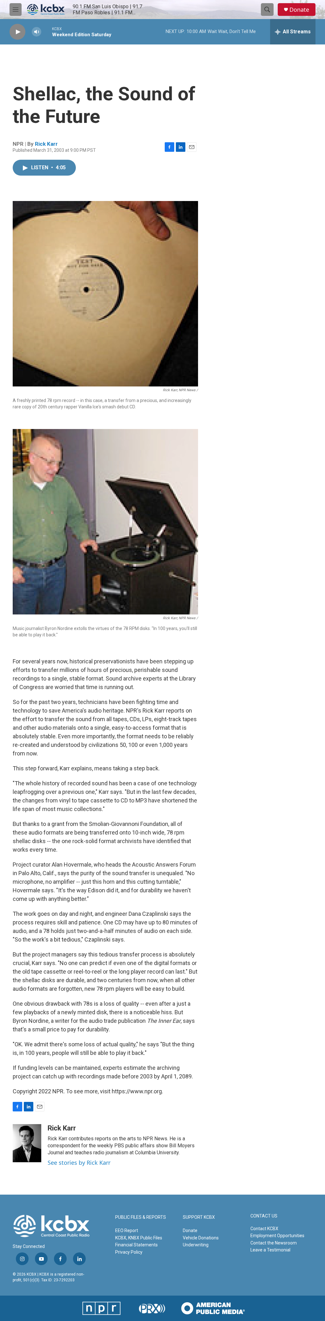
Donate (299, 9)
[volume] (36, 32)
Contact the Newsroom (273, 1242)
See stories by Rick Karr (79, 1162)
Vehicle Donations (201, 1237)
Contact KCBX (264, 1228)
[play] (17, 32)
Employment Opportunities (277, 1235)
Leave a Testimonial (270, 1249)
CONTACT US (263, 1216)
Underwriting (196, 1244)
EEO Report (126, 1230)
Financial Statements (136, 1244)
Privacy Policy (129, 1252)
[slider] (47, 31)
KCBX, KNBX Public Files (138, 1237)
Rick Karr (46, 144)
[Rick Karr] (27, 1143)
